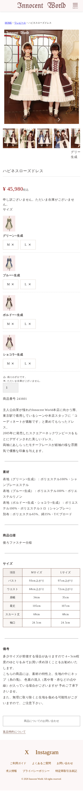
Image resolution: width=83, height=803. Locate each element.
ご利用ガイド (18, 763)
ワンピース (20, 23)
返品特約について (14, 731)
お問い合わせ (65, 763)
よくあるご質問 (41, 763)
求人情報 (11, 771)
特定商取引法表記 (66, 771)
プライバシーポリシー (36, 771)
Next (59, 120)
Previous (24, 120)
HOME (8, 23)
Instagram (47, 752)
